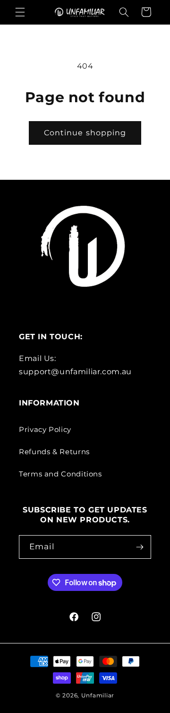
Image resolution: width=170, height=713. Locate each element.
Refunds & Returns (54, 452)
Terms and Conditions (60, 474)
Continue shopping (85, 132)
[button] (20, 12)
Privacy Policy (45, 429)
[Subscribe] (139, 547)
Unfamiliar (97, 695)
